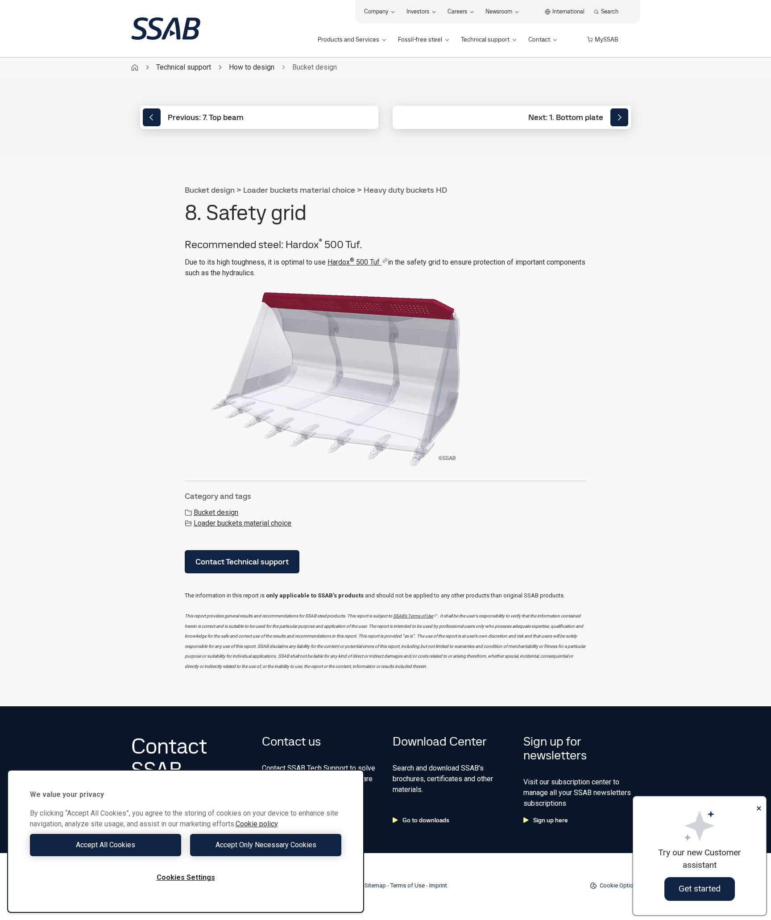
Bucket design (216, 512)
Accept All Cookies (105, 845)
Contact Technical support (242, 561)
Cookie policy (257, 824)
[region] (185, 841)
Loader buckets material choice (242, 523)
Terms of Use (407, 885)
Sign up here (550, 820)
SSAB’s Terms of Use (413, 615)
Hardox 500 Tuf (354, 262)
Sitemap (375, 885)
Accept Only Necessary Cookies (266, 845)
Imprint (438, 885)
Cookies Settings (186, 877)
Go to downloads (425, 820)
